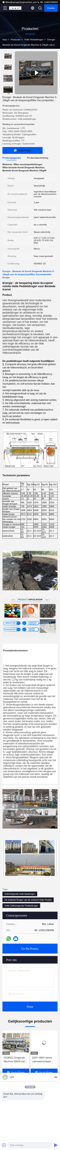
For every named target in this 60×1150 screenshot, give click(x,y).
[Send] (55, 1145)
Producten (16, 39)
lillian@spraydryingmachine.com (21, 2)
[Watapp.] (9, 938)
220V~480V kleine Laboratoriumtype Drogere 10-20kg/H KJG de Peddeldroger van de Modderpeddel (16, 1059)
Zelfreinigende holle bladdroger (20, 894)
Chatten (51, 8)
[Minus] (56, 1077)
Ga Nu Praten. (30, 948)
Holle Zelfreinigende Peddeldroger (21, 905)
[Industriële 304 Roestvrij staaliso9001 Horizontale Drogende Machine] (44, 1043)
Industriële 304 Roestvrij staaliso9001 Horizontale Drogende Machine (44, 1059)
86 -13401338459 (49, 2)
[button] (8, 93)
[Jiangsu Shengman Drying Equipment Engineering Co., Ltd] (15, 8)
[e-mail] (16, 939)
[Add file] (4, 1145)
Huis (4, 39)
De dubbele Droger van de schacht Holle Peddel (28, 900)
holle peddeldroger (33, 39)
